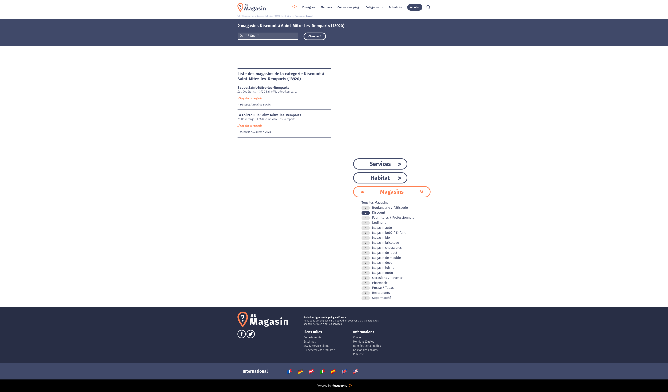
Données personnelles (367, 345)
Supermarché (378, 298)
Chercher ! (314, 36)
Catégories (372, 7)
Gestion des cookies (365, 350)
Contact (358, 337)
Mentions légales (363, 341)
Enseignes (310, 341)
